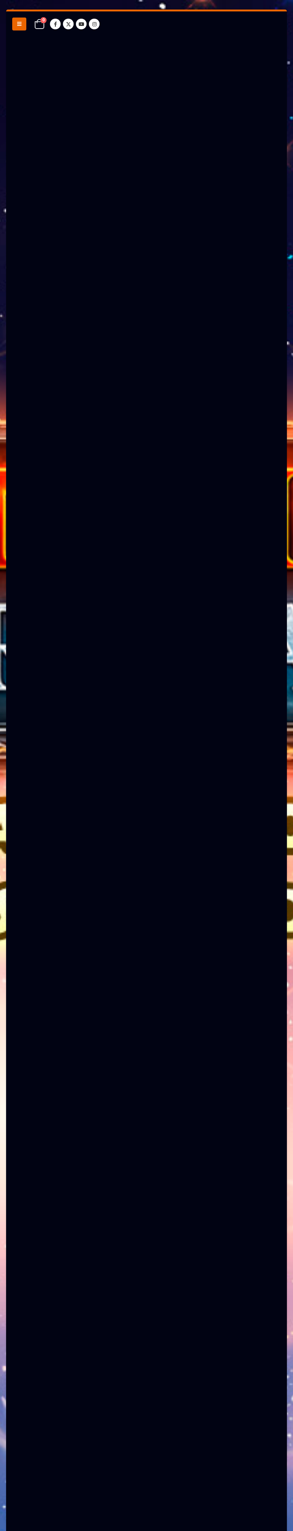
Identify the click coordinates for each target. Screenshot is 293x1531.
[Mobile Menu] (19, 24)
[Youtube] (81, 24)
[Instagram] (94, 24)
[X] (68, 24)
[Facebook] (55, 24)
